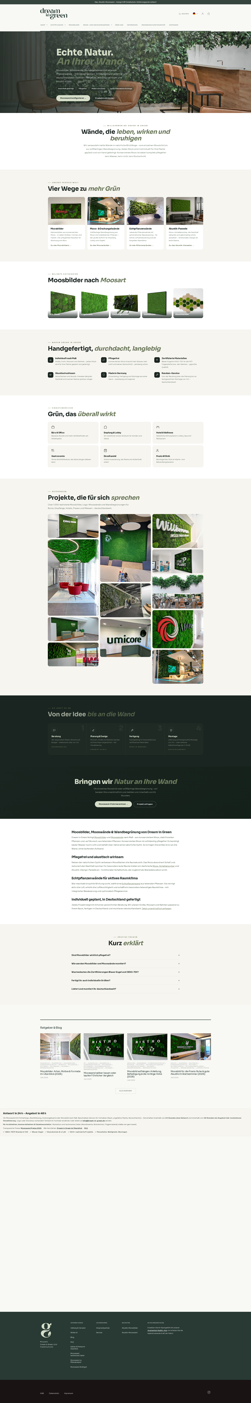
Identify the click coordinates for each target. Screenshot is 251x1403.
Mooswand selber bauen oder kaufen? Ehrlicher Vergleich (100, 1074)
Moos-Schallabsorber (164, 866)
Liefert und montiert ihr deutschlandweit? (94, 989)
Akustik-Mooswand (129, 1333)
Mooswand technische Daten (77, 1354)
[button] (184, 13)
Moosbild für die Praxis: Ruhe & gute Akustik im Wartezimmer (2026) (190, 1072)
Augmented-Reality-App (157, 1330)
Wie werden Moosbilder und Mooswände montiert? (99, 963)
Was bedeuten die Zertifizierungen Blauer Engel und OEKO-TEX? (105, 972)
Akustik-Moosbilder (130, 1328)
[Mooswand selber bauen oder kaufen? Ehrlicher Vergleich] (104, 1058)
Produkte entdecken (104, 98)
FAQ (86, 1128)
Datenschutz (54, 1393)
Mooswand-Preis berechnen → (113, 804)
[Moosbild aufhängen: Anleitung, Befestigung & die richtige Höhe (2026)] (147, 1058)
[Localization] (195, 13)
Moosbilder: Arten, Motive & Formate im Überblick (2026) (60, 1072)
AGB (42, 1393)
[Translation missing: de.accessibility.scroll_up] (247, 1399)
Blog (72, 1337)
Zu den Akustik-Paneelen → (181, 245)
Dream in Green (46, 1344)
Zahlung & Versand (77, 1328)
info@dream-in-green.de (94, 1121)
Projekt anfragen (145, 804)
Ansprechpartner (103, 1328)
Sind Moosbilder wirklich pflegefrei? (91, 955)
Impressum (68, 1393)
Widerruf (73, 1333)
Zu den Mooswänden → (100, 245)
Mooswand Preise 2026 (31, 1128)
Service (99, 1333)
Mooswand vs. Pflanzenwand (76, 1361)
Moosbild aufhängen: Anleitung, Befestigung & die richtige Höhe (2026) (144, 1074)
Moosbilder (100, 837)
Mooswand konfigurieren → (73, 98)
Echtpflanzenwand (131, 883)
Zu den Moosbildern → (61, 245)
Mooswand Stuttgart (78, 1367)
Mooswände (117, 837)
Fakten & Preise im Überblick (77, 1348)
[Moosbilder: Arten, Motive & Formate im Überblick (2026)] (60, 1058)
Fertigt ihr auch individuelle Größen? (91, 980)
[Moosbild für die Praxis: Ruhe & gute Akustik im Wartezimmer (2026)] (191, 1058)
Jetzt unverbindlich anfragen (156, 908)
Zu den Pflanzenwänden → (141, 245)
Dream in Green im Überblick (69, 1128)
